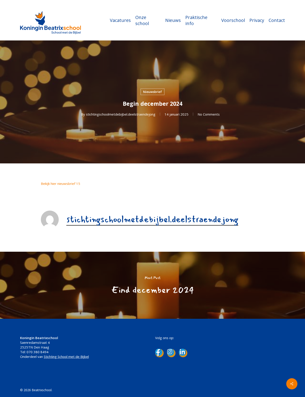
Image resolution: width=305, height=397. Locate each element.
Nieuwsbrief (152, 92)
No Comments (209, 114)
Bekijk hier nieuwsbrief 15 (60, 183)
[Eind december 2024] (152, 285)
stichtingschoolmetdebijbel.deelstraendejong (120, 114)
